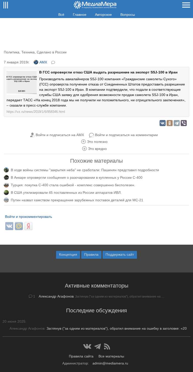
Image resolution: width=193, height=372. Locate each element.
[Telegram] (177, 123)
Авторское (103, 15)
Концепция (68, 254)
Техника (28, 52)
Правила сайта (81, 356)
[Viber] (184, 123)
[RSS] (107, 346)
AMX (43, 62)
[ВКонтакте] (163, 123)
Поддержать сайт (120, 254)
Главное (79, 15)
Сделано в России (52, 52)
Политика (11, 52)
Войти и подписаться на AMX (60, 135)
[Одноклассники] (170, 123)
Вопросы (127, 15)
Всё (61, 15)
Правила (91, 254)
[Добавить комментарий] (53, 62)
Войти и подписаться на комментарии (126, 135)
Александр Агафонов (56, 296)
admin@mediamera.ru (110, 363)
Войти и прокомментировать (28, 217)
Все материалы (111, 356)
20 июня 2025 (14, 321)
